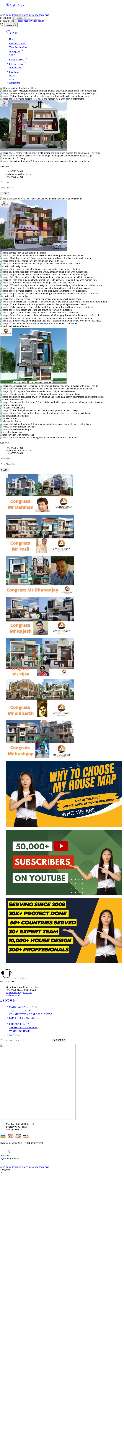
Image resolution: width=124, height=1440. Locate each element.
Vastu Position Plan (18, 47)
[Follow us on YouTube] (11, 1001)
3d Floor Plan (15, 67)
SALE (12, 55)
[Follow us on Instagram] (8, 1001)
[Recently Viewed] (8, 1152)
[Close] (1, 1155)
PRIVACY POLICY (19, 1024)
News (12, 75)
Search (9, 26)
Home (12, 39)
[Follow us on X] (1, 1001)
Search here (6, 17)
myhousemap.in (13, 995)
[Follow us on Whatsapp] (13, 1001)
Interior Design (16, 64)
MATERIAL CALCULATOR (23, 1007)
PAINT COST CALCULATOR (24, 1018)
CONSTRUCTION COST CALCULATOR (30, 1014)
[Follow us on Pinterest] (6, 1001)
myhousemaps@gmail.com (19, 992)
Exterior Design (16, 59)
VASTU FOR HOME (19, 1031)
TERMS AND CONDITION (23, 1027)
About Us (13, 79)
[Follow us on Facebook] (3, 1001)
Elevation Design (17, 43)
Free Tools (14, 72)
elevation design (36, 20)
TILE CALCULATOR (20, 1010)
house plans (14, 51)
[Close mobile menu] (1, 1164)
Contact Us (14, 83)
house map (23, 20)
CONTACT (15, 1034)
